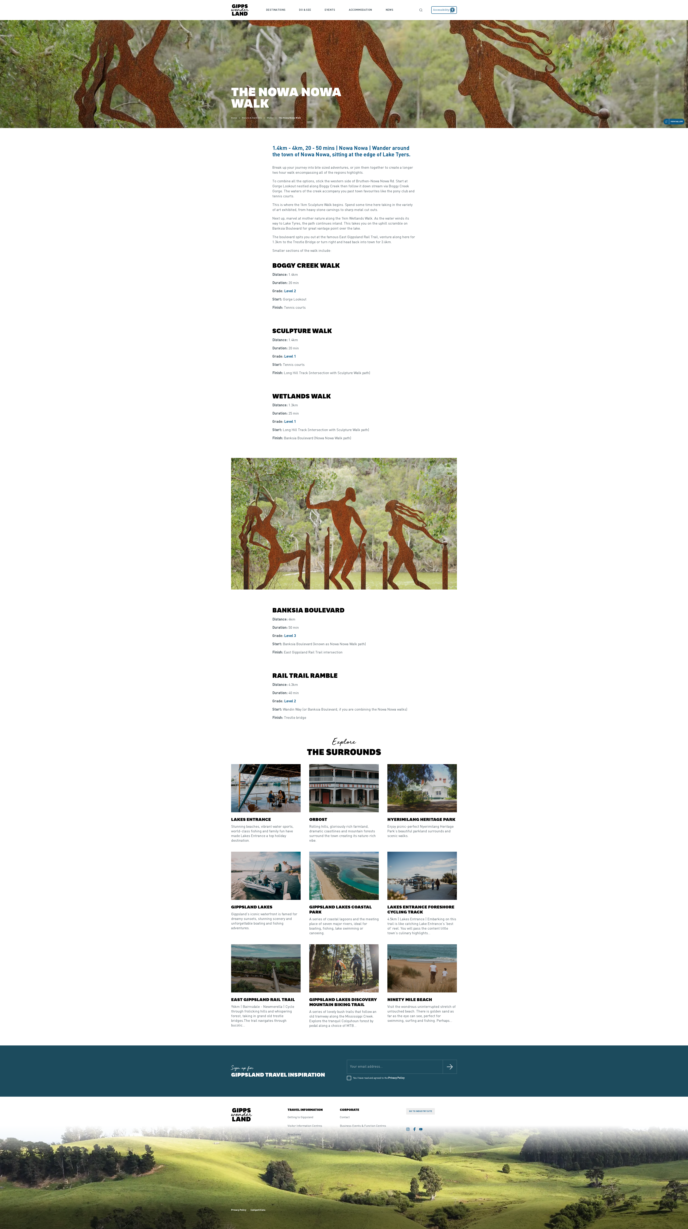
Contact (345, 1117)
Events (330, 10)
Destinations (276, 10)
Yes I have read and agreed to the (379, 1078)
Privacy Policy (396, 1078)
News (389, 10)
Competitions (257, 1210)
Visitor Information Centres (305, 1126)
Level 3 (290, 636)
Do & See (305, 10)
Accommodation (360, 10)
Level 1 (290, 357)
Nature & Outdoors (252, 118)
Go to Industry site (420, 1111)
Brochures (294, 1134)
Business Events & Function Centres (363, 1126)
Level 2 (290, 291)
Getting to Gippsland (300, 1117)
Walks (270, 118)
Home (234, 118)
